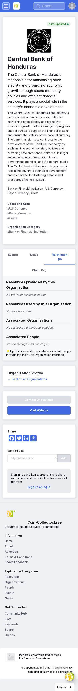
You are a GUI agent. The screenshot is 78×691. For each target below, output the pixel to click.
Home (9, 541)
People (10, 587)
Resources (12, 576)
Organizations (15, 582)
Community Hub (16, 613)
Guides (10, 635)
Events (9, 592)
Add (64, 458)
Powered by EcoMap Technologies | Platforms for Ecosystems (41, 656)
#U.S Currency (17, 208)
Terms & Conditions (18, 557)
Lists (8, 619)
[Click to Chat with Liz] (69, 676)
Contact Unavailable (39, 399)
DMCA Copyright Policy (59, 667)
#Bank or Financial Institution (27, 231)
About (9, 546)
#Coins (12, 218)
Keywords (11, 624)
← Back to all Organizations (27, 379)
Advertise (11, 551)
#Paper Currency (19, 213)
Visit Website (39, 410)
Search (10, 629)
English (61, 687)
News (9, 598)
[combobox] (64, 687)
